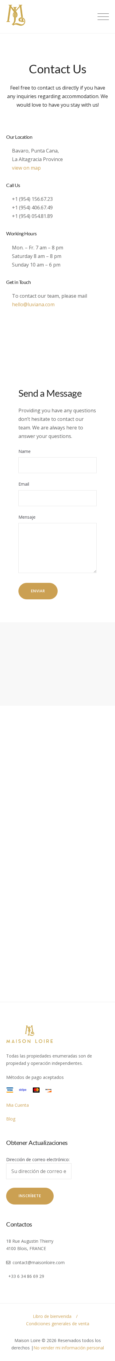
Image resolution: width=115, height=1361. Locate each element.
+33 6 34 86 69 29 (26, 1276)
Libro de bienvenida (52, 1316)
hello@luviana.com (33, 304)
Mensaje (27, 517)
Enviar (38, 591)
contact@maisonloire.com (39, 1262)
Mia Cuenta (17, 1105)
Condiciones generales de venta (57, 1323)
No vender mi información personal (68, 1348)
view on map (26, 167)
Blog (10, 1119)
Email (23, 484)
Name (24, 451)
